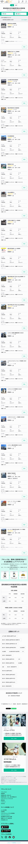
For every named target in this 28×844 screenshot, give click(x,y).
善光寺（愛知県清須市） (7, 686)
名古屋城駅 (22, 647)
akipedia (3, 803)
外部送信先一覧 (4, 819)
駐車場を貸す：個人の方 (6, 795)
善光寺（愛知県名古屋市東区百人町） (10, 643)
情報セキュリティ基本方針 (6, 818)
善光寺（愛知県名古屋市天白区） (9, 682)
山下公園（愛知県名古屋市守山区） (9, 636)
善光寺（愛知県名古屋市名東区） (9, 674)
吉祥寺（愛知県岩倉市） (7, 655)
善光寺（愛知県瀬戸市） (12, 666)
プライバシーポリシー (5, 814)
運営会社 (3, 800)
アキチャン (3, 801)
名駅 (3, 666)
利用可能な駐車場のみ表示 (8, 19)
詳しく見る (14, 738)
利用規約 (3, 811)
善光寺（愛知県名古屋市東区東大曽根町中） (11, 640)
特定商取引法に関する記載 (6, 816)
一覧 (12, 5)
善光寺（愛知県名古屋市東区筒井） (9, 647)
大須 (19, 659)
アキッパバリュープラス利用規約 (8, 813)
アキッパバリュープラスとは (7, 798)
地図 (16, 5)
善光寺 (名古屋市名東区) (7, 670)
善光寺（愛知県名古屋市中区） (8, 663)
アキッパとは (4, 791)
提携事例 (3, 793)
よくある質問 (4, 810)
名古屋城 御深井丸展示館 (14, 651)
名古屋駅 (20, 663)
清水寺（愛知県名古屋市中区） (8, 659)
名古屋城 (4, 651)
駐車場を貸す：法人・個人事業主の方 (9, 796)
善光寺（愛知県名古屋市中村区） (9, 678)
